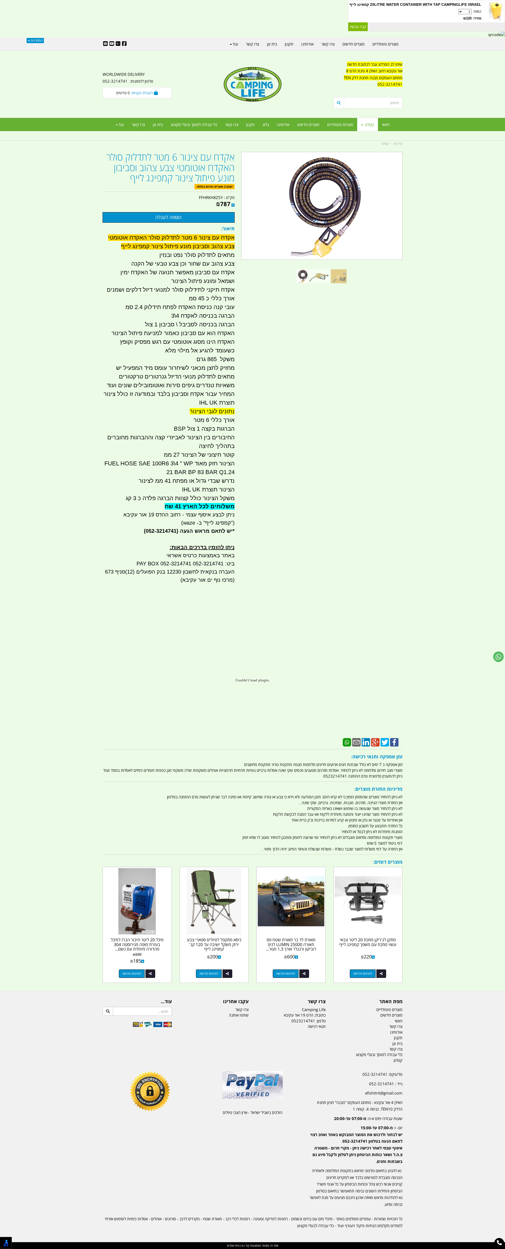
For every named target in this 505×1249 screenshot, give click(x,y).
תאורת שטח (212, 1218)
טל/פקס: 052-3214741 (382, 1074)
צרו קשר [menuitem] (231, 124)
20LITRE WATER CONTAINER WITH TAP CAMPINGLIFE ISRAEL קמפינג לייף (415, 4)
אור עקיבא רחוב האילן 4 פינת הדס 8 (374, 70)
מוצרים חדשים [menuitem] (308, 124)
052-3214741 (389, 84)
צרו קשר (317, 1001)
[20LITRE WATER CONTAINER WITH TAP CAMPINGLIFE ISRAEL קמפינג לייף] (496, 11)
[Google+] (375, 741)
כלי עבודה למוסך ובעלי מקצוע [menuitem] (194, 124)
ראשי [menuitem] (386, 124)
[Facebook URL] (124, 44)
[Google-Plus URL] (118, 44)
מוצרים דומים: (387, 862)
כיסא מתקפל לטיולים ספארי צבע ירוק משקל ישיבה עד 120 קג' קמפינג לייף (214, 944)
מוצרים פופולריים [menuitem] (340, 124)
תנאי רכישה (317, 1026)
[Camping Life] (252, 85)
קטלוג (385, 143)
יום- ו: (356, 1144)
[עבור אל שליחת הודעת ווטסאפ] (498, 656)
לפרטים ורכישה (362, 973)
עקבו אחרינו (236, 1001)
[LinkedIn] (366, 741)
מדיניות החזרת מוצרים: (378, 789)
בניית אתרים (234, 1245)
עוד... (166, 1001)
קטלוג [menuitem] (369, 124)
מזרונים (170, 1218)
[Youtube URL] (111, 44)
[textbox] (368, 78)
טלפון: (321, 1020)
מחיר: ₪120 (472, 18)
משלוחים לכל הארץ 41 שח (200, 506)
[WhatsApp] (347, 741)
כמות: (472, 14)
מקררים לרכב (189, 1218)
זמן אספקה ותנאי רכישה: (376, 756)
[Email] (356, 741)
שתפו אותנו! (239, 1015)
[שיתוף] (381, 973)
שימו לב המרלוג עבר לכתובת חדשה (374, 64)
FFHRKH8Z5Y (211, 197)
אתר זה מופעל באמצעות (252, 1245)
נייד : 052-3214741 (385, 1083)
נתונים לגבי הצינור (212, 411)
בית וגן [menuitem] (158, 124)
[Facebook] (394, 741)
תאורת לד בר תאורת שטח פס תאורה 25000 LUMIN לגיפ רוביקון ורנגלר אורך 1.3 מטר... (291, 944)
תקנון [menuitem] (250, 124)
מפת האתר (390, 1001)
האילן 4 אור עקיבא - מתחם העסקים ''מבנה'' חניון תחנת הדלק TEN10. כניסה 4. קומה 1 (359, 1106)
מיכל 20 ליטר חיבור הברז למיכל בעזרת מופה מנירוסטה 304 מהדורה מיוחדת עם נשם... (137, 944)
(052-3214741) (160, 531)
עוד (121, 124)
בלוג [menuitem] (265, 124)
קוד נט (245, 1245)
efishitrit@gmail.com (383, 1093)
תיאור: (228, 228)
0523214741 (303, 1020)
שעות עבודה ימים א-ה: (368, 1118)
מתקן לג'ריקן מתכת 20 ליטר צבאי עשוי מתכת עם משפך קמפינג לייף (367, 942)
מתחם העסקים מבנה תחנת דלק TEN (373, 77)
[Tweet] (385, 741)
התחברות (36, 40)
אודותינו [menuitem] (283, 124)
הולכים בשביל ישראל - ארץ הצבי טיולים (252, 1112)
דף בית (398, 143)
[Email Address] (105, 44)
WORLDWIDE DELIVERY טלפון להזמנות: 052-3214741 (128, 78)
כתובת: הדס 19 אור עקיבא (305, 1015)
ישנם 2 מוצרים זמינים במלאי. (214, 186)
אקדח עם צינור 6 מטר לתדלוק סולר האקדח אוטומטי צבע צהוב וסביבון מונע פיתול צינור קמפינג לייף (171, 167)
